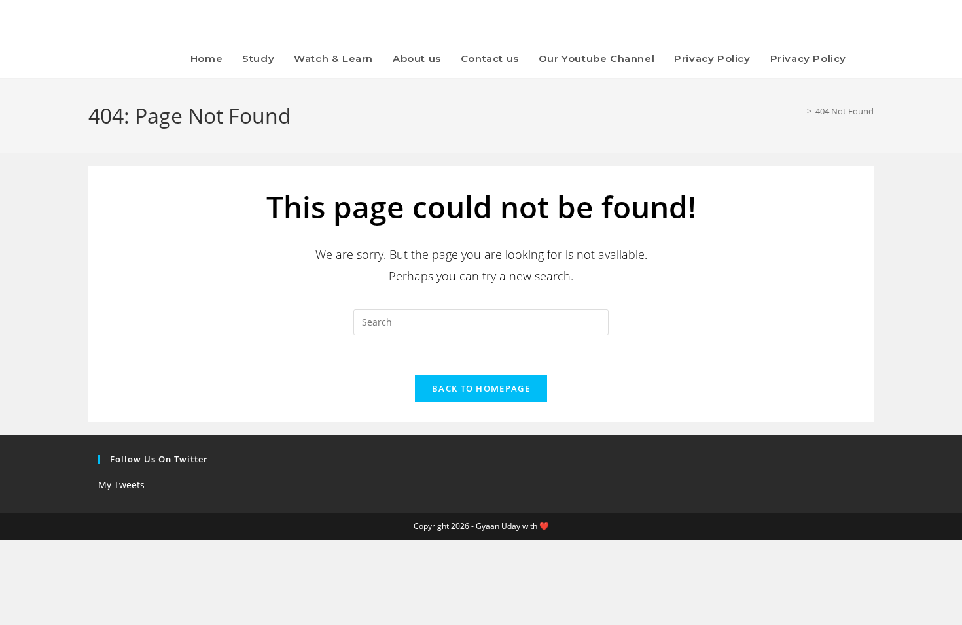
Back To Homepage (481, 388)
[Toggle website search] (869, 58)
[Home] (799, 111)
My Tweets (121, 485)
